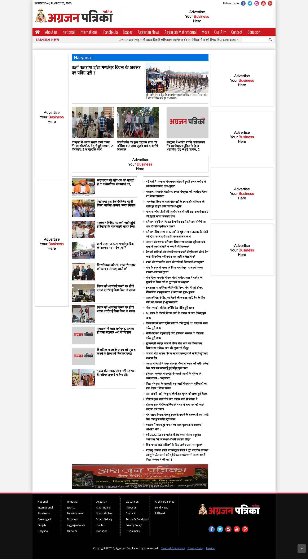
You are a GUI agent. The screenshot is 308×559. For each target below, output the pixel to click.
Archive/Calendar (165, 501)
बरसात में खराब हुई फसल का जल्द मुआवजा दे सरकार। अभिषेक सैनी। (174, 427)
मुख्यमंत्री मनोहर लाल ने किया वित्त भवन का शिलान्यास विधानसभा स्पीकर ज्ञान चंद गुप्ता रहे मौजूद (174, 345)
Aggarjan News (148, 32)
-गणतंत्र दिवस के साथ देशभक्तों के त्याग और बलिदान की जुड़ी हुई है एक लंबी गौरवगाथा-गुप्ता (175, 204)
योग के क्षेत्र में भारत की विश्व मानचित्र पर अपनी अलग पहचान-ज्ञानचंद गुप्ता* (174, 269)
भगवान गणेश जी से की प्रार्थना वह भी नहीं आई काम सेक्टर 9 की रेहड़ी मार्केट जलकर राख (177, 214)
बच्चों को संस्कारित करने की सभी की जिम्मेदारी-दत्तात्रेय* (175, 262)
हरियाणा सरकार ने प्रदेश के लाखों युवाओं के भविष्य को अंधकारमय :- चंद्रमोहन (173, 375)
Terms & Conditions (137, 519)
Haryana (43, 531)
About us (51, 32)
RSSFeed (160, 513)
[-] (140, 488)
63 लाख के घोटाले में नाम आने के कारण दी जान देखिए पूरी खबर (176, 315)
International (89, 32)
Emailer (210, 548)
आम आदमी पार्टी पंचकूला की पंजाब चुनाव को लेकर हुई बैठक (176, 394)
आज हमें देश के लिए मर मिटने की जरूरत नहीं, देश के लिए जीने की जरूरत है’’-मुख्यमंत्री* (175, 300)
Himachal (72, 501)
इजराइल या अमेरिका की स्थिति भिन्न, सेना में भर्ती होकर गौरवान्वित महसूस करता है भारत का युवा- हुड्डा (174, 289)
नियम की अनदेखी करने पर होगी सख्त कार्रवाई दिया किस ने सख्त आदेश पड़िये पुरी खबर (116, 288)
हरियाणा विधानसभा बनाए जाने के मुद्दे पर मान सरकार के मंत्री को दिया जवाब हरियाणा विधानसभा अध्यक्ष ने (177, 234)
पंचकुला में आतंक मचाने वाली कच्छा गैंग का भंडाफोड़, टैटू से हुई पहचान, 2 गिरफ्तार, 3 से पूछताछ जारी (92, 145)
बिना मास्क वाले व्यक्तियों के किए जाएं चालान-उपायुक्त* (174, 445)
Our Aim (220, 32)
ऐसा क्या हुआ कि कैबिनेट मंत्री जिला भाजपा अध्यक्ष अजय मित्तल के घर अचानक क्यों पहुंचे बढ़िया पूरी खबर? (116, 203)
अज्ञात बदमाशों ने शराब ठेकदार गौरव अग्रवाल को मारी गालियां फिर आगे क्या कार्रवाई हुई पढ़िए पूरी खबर (177, 365)
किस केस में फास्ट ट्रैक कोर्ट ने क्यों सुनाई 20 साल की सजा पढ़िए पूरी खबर (177, 325)
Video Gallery (104, 519)
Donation (253, 32)
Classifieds (132, 501)
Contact (236, 32)
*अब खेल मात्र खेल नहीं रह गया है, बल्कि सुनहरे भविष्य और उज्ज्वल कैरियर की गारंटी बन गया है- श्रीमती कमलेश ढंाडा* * (116, 372)
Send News (161, 507)
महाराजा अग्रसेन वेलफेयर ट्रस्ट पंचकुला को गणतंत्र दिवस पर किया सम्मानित (176, 193)
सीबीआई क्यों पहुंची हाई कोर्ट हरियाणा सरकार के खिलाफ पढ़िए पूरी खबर (174, 335)
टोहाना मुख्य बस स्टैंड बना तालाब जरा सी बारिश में (171, 399)
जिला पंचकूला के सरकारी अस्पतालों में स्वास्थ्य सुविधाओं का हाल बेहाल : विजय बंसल (176, 385)
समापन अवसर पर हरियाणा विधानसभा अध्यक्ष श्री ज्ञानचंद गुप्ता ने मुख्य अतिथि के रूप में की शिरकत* (175, 244)
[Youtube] (263, 3)
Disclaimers (133, 531)
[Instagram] (256, 3)
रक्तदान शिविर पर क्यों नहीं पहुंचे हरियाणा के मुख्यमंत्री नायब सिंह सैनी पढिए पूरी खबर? (116, 224)
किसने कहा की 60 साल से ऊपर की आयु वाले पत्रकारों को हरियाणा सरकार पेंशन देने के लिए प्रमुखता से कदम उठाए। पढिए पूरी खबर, (116, 267)
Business (72, 519)
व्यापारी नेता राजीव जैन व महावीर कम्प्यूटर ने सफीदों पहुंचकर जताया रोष (177, 355)
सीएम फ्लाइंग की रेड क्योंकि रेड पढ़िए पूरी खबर (170, 308)
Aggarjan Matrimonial (180, 32)
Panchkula (110, 32)
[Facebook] (243, 3)
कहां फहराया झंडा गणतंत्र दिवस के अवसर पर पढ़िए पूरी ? (106, 69)
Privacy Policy (134, 525)
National (68, 32)
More (205, 32)
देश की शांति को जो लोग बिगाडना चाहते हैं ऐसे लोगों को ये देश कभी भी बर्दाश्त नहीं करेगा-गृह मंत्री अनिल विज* (177, 254)
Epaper (128, 32)
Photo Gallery (104, 513)
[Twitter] (250, 3)
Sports (71, 507)
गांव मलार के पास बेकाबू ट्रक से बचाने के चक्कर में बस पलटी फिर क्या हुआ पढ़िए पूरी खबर (177, 416)
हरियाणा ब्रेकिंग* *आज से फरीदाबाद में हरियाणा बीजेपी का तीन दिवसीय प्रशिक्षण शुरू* (176, 224)
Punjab (42, 525)
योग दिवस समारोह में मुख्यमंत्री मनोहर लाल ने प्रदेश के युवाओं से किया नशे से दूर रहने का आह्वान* (174, 279)
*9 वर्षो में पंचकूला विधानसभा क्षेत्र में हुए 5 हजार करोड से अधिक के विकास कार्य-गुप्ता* (176, 183)
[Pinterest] (270, 3)
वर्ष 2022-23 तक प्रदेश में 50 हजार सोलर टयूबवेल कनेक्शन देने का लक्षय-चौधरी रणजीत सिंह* (173, 437)
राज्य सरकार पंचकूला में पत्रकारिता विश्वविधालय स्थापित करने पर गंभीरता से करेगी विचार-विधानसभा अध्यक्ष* (166, 40)
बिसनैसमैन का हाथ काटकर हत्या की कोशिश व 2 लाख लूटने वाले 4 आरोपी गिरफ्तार (137, 145)
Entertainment (75, 513)
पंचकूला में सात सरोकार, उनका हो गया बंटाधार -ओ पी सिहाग (115, 330)
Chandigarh (45, 519)
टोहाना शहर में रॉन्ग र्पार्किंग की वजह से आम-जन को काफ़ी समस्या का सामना (175, 406)
